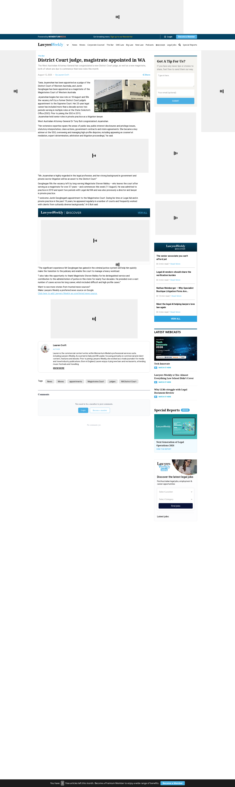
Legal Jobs (171, 45)
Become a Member (186, 37)
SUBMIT (175, 101)
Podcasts (150, 45)
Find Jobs (175, 505)
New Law (139, 45)
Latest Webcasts (167, 331)
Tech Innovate (162, 363)
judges (112, 381)
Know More (58, 368)
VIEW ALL (142, 212)
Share (147, 75)
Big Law (129, 45)
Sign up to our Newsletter (121, 37)
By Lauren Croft (62, 75)
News (74, 45)
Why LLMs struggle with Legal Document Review (170, 391)
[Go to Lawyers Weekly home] (50, 45)
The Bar (110, 45)
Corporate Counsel (95, 45)
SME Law (120, 45)
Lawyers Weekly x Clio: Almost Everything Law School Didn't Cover (174, 377)
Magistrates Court (96, 381)
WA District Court (128, 381)
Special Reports (190, 45)
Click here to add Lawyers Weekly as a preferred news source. (67, 293)
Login (169, 37)
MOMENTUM (57, 37)
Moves (82, 45)
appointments (75, 381)
